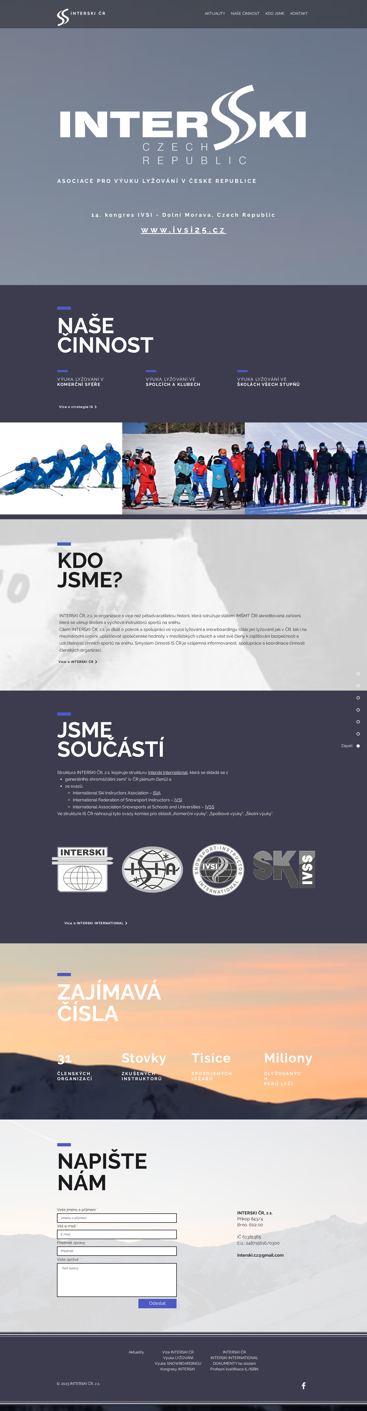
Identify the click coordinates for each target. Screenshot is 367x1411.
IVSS (209, 806)
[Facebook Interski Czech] (303, 1385)
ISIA (157, 792)
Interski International (168, 772)
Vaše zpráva (67, 1259)
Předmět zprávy (71, 1243)
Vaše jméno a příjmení (76, 1209)
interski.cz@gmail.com (260, 1255)
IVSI (178, 799)
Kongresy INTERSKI (177, 1369)
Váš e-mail (66, 1226)
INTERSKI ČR (88, 13)
